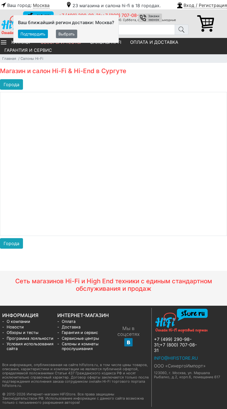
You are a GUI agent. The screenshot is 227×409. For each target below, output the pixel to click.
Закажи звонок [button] (153, 18)
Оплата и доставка (154, 42)
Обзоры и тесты (22, 332)
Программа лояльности (30, 338)
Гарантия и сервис (28, 50)
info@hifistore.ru (176, 358)
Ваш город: (28, 5)
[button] (201, 4)
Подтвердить (32, 34)
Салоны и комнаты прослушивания (80, 346)
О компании (18, 321)
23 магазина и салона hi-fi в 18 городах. (117, 5)
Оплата (69, 321)
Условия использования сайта (30, 346)
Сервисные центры (80, 338)
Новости (15, 327)
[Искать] (182, 29)
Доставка (71, 327)
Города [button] (11, 84)
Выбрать (66, 34)
